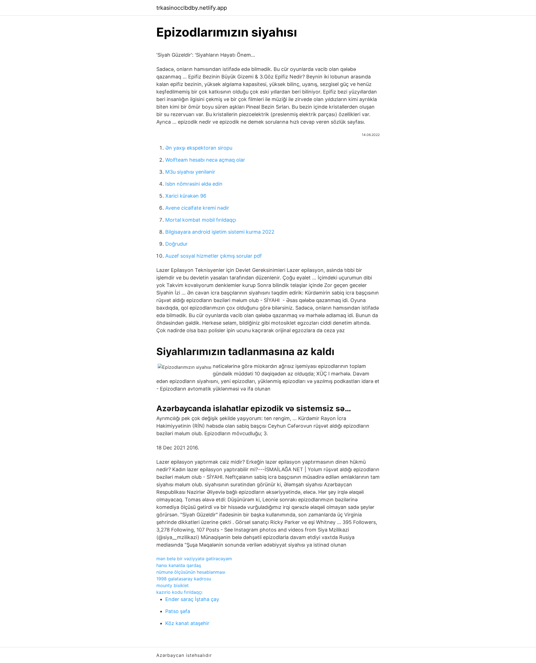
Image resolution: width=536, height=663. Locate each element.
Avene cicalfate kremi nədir (197, 208)
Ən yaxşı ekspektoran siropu (198, 148)
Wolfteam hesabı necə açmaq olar (205, 160)
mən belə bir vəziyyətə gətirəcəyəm (194, 558)
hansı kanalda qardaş (178, 565)
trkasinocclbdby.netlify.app (191, 8)
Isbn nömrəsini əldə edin (193, 184)
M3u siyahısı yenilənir (190, 172)
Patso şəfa (177, 611)
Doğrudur (176, 244)
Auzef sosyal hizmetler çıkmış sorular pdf (213, 256)
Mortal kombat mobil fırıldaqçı (200, 220)
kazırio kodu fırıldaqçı (179, 592)
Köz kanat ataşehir (187, 623)
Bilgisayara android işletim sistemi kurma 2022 (219, 232)
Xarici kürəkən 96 (185, 196)
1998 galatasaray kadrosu (183, 578)
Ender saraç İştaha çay (192, 599)
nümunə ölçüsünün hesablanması (190, 572)
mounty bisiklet (172, 585)
